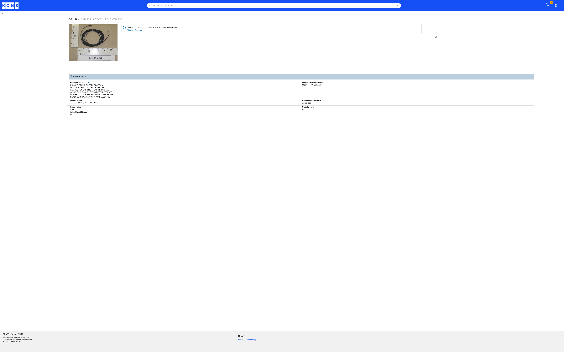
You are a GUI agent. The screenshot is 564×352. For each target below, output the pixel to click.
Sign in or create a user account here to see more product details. (153, 27)
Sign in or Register (134, 30)
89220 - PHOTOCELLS (311, 85)
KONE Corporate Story (247, 340)
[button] (556, 5)
